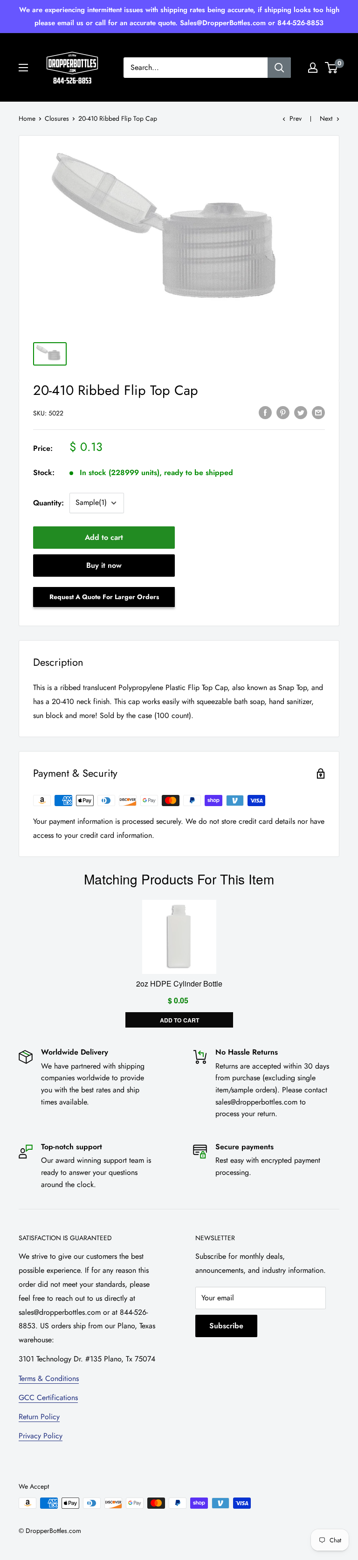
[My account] (312, 67)
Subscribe (226, 1325)
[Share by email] (318, 412)
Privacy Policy (40, 1435)
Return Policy (39, 1416)
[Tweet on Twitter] (300, 412)
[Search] (279, 67)
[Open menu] (23, 67)
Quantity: (48, 502)
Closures (57, 118)
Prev (295, 118)
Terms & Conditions (49, 1378)
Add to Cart (179, 1019)
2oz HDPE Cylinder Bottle (179, 984)
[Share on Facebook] (265, 412)
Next (326, 118)
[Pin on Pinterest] (282, 412)
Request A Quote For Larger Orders (104, 596)
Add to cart (104, 537)
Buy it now (104, 565)
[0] (331, 67)
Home (27, 118)
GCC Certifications (48, 1397)
